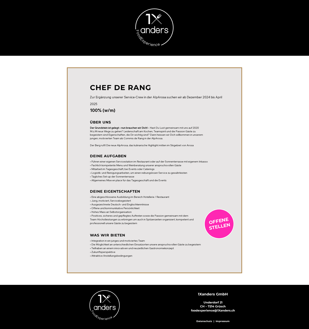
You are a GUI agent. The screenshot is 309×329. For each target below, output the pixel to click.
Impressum (223, 321)
